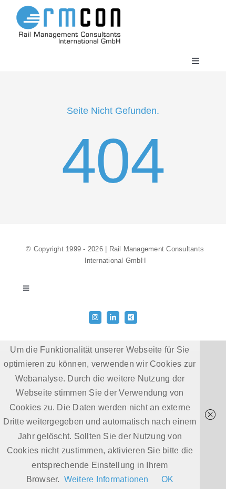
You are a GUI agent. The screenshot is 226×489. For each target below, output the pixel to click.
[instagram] (95, 317)
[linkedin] (113, 317)
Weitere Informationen (106, 479)
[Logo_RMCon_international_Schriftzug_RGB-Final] (68, 9)
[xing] (131, 317)
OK (167, 479)
